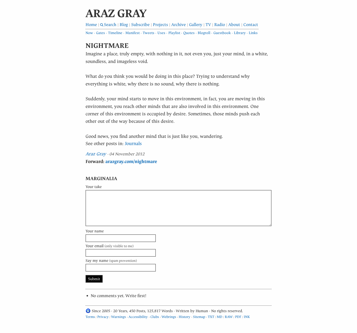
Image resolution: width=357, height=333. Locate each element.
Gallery (195, 24)
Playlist (174, 33)
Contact (250, 24)
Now (89, 33)
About (234, 24)
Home (91, 24)
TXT (211, 317)
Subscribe (140, 24)
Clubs (154, 317)
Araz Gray (96, 154)
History (184, 317)
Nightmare (107, 45)
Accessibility (138, 317)
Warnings (118, 317)
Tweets (148, 33)
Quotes (189, 33)
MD (219, 317)
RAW (229, 317)
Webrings (169, 317)
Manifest (132, 33)
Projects (160, 24)
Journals (133, 143)
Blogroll (204, 33)
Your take (94, 186)
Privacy (103, 317)
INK (247, 317)
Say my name (111, 260)
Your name (95, 231)
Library (240, 33)
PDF (238, 317)
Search (110, 24)
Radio (219, 24)
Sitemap (199, 317)
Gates (100, 33)
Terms (90, 317)
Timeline (115, 33)
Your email (109, 245)
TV (208, 24)
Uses (161, 33)
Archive (178, 24)
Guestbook (222, 33)
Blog (124, 24)
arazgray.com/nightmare (131, 161)
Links (253, 33)
